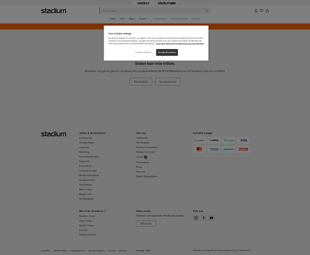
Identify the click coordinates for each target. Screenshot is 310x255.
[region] (156, 43)
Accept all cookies (167, 52)
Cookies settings (143, 52)
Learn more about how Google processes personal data (180, 43)
